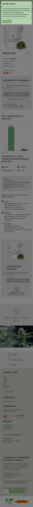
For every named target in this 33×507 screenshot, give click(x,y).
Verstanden (7, 21)
